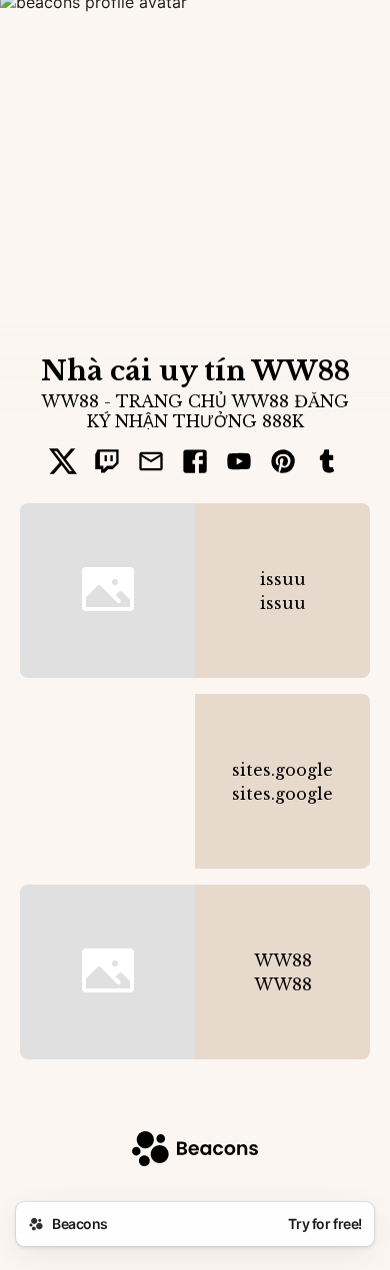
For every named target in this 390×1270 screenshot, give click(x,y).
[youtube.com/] (239, 463)
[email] (151, 463)
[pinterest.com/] (283, 463)
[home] (195, 1150)
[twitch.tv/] (107, 463)
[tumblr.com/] (327, 463)
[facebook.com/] (195, 463)
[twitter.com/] (63, 463)
